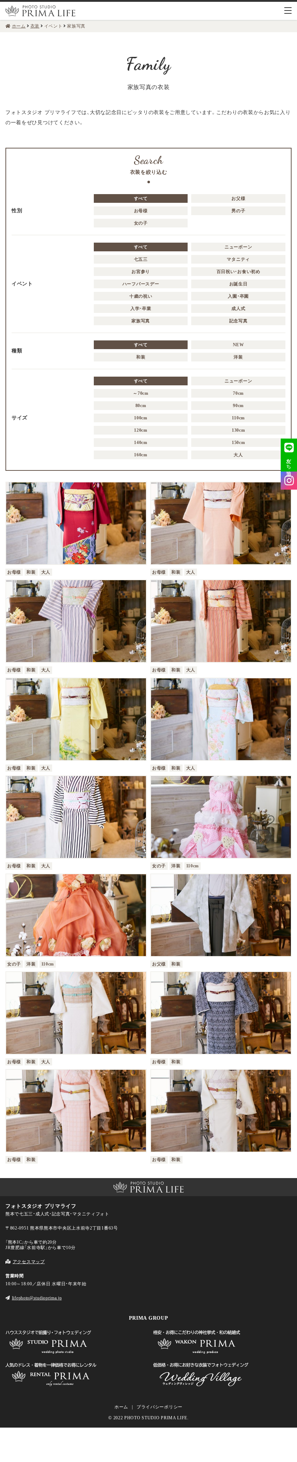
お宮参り (140, 271)
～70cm (140, 393)
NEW (238, 344)
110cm (238, 417)
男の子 (238, 210)
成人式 (238, 308)
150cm (238, 442)
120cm (140, 430)
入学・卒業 (140, 308)
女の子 (141, 223)
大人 (238, 454)
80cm (140, 405)
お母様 (141, 210)
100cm (140, 417)
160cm (140, 454)
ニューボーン (238, 247)
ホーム (121, 1406)
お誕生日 (238, 283)
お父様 (238, 198)
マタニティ (238, 259)
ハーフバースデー (140, 283)
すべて (141, 198)
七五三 (141, 259)
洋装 (238, 357)
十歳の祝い (140, 296)
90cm (238, 405)
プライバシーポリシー (160, 1406)
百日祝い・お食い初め (238, 271)
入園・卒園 (238, 296)
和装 (140, 357)
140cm (140, 442)
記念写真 (238, 320)
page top (11, 1164)
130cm (238, 430)
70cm (238, 393)
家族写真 (140, 320)
